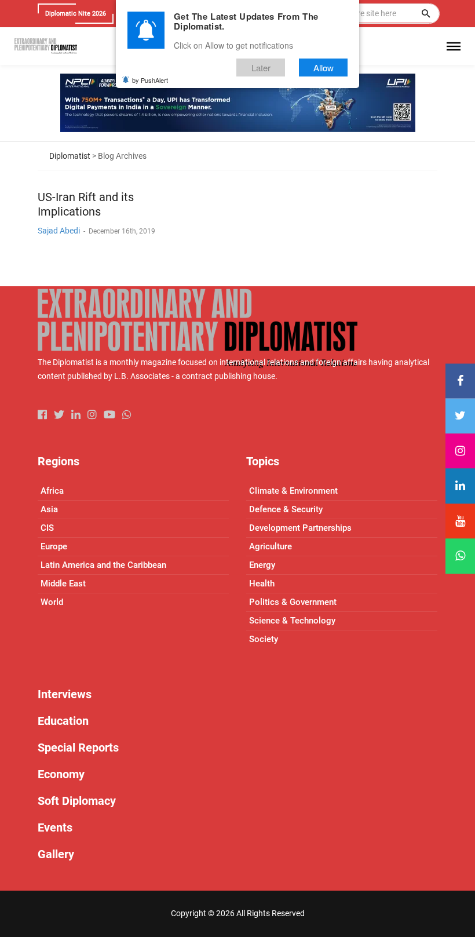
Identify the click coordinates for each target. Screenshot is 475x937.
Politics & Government (293, 602)
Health (262, 583)
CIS (47, 528)
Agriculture (270, 546)
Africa (52, 491)
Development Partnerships (300, 528)
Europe (54, 546)
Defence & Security (286, 509)
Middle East (63, 583)
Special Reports (78, 747)
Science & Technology (292, 620)
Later (261, 67)
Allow (323, 67)
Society (263, 639)
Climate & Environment (293, 491)
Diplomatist (69, 156)
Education (63, 721)
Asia (49, 509)
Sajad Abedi (59, 230)
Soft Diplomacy (77, 801)
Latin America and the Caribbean (103, 565)
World (52, 602)
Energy (262, 565)
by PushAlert (150, 80)
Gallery (56, 854)
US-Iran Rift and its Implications (86, 204)
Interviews (65, 694)
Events (55, 827)
